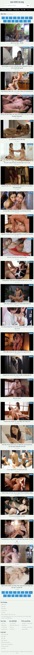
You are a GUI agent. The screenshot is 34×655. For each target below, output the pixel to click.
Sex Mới (3, 648)
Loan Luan (4, 610)
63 (21, 21)
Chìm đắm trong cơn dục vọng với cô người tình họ (17, 352)
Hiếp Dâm (4, 625)
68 (25, 21)
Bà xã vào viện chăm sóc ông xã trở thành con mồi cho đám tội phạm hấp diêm (17, 115)
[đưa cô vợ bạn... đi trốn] (17, 32)
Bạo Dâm (24, 625)
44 (26, 18)
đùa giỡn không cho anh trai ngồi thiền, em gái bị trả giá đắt (17, 234)
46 (5, 21)
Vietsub (10, 9)
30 (15, 18)
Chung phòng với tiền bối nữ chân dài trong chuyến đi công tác (17, 540)
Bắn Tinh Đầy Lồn (14, 625)
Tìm (28, 5)
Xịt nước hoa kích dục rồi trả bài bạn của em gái (17, 162)
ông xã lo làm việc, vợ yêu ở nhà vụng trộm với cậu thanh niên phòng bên (17, 186)
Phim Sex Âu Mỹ (5, 642)
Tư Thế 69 (12, 623)
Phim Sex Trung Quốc (7, 644)
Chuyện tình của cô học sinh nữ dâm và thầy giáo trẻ (17, 375)
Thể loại (4, 9)
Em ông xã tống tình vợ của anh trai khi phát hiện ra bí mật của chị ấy (17, 327)
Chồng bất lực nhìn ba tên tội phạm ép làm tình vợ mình (17, 280)
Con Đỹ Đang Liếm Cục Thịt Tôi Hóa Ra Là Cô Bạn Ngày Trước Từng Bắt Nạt (16, 617)
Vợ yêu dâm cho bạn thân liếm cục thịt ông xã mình (17, 211)
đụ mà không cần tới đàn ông (17, 139)
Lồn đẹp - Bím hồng (27, 627)
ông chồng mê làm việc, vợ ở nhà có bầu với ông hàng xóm (17, 91)
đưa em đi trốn (17, 398)
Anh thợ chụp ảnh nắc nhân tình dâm (17, 257)
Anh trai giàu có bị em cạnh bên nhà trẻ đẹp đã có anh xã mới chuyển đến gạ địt (17, 67)
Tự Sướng (4, 627)
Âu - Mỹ (23, 9)
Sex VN (3, 638)
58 (17, 21)
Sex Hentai (4, 640)
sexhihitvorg (17, 2)
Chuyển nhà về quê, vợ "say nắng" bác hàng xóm (17, 421)
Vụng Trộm (4, 629)
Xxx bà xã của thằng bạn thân (17, 516)
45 (31, 18)
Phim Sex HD (4, 646)
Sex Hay (3, 636)
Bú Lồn (12, 627)
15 (10, 18)
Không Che (16, 9)
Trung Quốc (30, 9)
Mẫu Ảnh (3, 604)
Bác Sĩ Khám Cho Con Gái (8, 614)
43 (22, 18)
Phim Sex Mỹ (4, 634)
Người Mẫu (25, 629)
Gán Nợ (3, 606)
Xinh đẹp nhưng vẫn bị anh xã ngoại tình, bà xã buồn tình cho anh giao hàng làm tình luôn (17, 445)
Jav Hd (3, 623)
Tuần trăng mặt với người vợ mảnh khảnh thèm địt (17, 303)
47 (9, 21)
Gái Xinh (12, 629)
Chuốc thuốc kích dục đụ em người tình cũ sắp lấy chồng (17, 493)
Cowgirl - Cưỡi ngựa (27, 623)
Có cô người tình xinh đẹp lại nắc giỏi (17, 469)
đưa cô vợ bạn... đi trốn (17, 43)
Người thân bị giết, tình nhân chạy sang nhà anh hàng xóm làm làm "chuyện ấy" (17, 586)
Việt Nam (3, 608)
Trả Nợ (3, 612)
